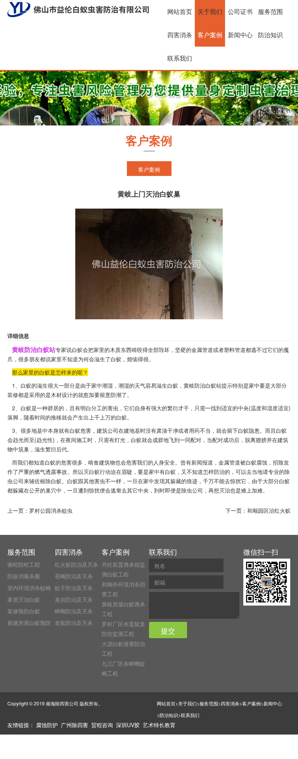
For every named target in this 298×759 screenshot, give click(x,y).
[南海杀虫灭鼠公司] (78, 9)
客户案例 (210, 34)
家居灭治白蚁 (23, 599)
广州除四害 (74, 725)
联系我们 (179, 58)
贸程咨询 (102, 725)
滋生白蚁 (167, 385)
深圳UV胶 (128, 725)
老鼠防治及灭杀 (74, 623)
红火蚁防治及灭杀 (76, 564)
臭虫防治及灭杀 (74, 599)
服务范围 (270, 11)
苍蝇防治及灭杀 (74, 576)
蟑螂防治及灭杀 (74, 611)
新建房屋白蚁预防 (29, 623)
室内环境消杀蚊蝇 (29, 588)
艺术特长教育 (159, 725)
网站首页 (179, 11)
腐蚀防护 (47, 725)
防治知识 (270, 34)
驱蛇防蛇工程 (23, 564)
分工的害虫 (104, 408)
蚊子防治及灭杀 (74, 588)
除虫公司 (192, 490)
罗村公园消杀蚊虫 (51, 510)
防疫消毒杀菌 (23, 576)
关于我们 (210, 11)
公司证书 (240, 11)
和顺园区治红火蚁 (269, 510)
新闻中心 (240, 34)
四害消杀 (179, 34)
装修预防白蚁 (23, 611)
